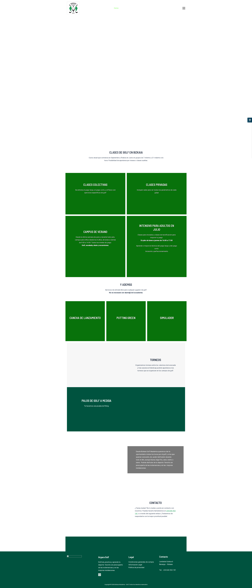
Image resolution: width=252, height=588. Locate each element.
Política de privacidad (136, 567)
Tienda (154, 8)
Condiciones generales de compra (141, 562)
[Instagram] (184, 8)
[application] (158, 8)
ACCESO (176, 8)
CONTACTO (154, 524)
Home (116, 8)
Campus (135, 8)
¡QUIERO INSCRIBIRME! (106, 200)
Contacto (165, 8)
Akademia (125, 8)
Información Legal (135, 565)
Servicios (145, 8)
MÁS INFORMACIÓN (83, 200)
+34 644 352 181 (169, 570)
